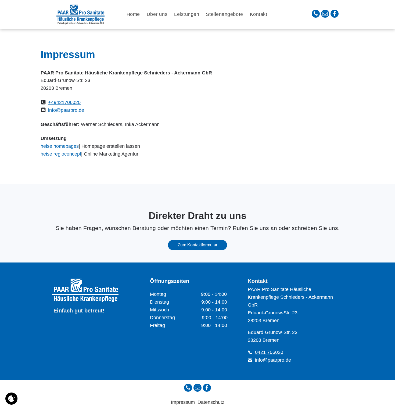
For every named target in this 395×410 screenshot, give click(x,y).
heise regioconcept (61, 154)
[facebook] (335, 14)
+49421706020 (64, 102)
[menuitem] (134, 14)
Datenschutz (211, 402)
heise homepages (60, 146)
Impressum (183, 402)
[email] (325, 14)
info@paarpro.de (66, 110)
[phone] (316, 14)
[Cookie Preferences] (11, 399)
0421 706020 (269, 352)
